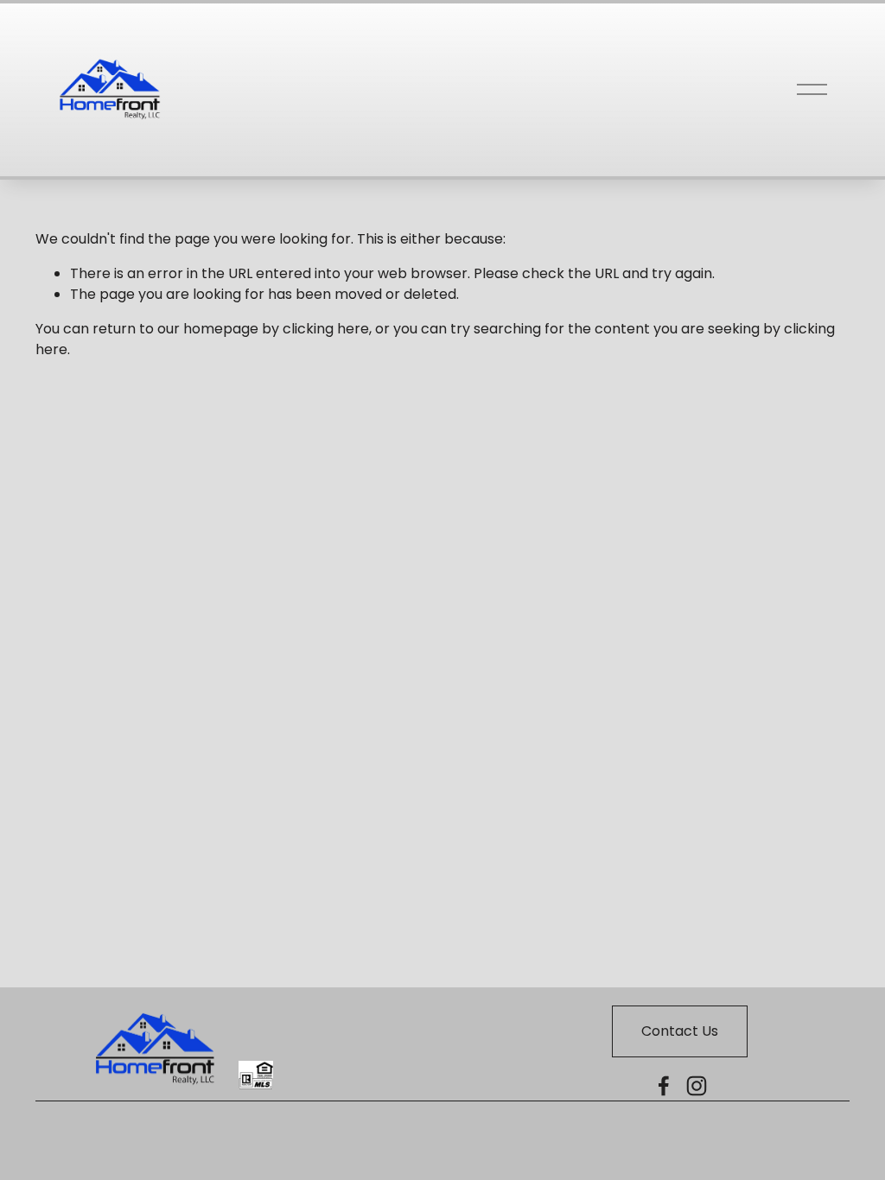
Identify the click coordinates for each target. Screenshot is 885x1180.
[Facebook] (663, 1085)
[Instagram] (696, 1085)
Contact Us (679, 1031)
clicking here (326, 329)
